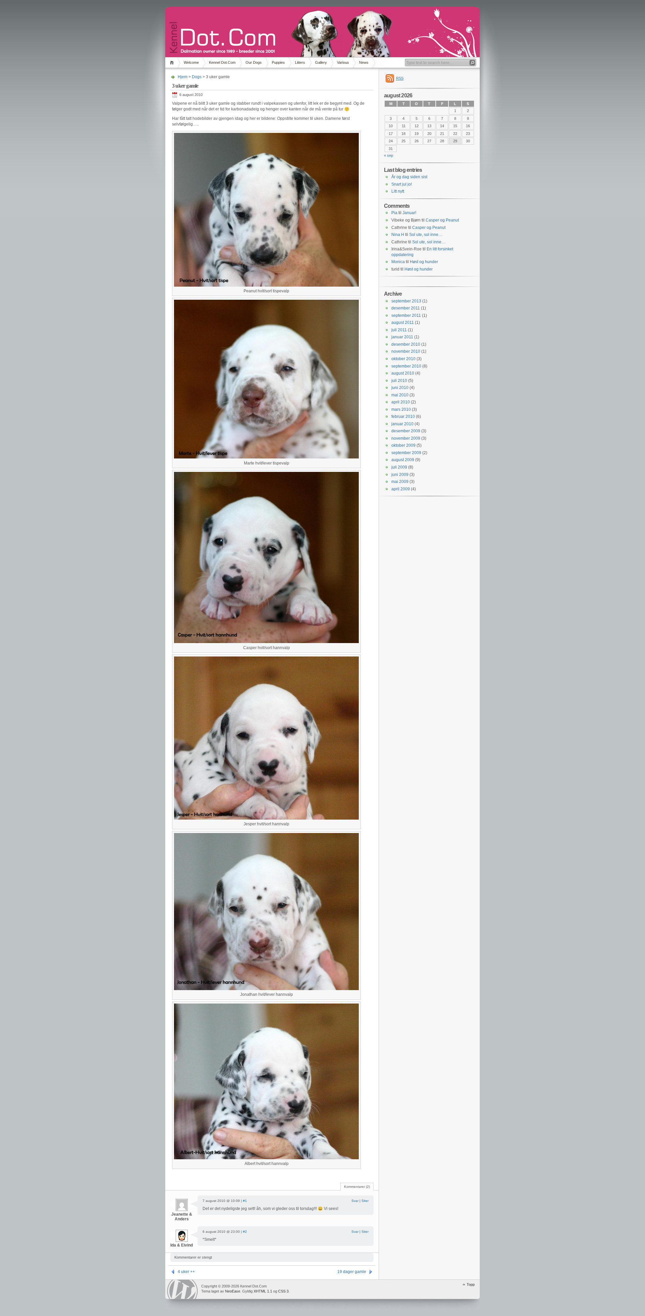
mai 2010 (399, 395)
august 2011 (402, 322)
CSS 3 (283, 1291)
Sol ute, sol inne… (425, 234)
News (364, 62)
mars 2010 (401, 409)
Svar (354, 1201)
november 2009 (405, 438)
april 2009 (400, 489)
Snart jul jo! (401, 184)
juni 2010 (399, 387)
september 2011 (406, 315)
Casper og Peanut (442, 220)
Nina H (397, 234)
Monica (398, 261)
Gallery (321, 62)
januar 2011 (402, 337)
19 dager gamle (351, 1271)
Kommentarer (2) (357, 1186)
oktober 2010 (403, 358)
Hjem (172, 62)
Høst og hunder (424, 261)
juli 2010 (399, 380)
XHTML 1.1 (263, 1291)
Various (343, 62)
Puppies (278, 62)
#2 (245, 1231)
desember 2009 (405, 431)
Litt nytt (397, 191)
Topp (471, 1284)
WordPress (182, 1289)
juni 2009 (399, 474)
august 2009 (402, 459)
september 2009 (406, 452)
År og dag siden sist (409, 177)
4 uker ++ (186, 1271)
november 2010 (405, 351)
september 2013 (406, 301)
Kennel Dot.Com (222, 62)
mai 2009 (399, 481)
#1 (245, 1201)
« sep (388, 155)
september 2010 (406, 366)
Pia (394, 212)
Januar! (409, 212)
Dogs (197, 77)
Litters (300, 62)
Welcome (191, 62)
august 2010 (402, 373)
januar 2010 (402, 424)
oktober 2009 (403, 445)
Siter (365, 1201)
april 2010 (400, 402)
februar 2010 (403, 416)
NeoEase (232, 1291)
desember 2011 (405, 308)
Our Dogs (254, 62)
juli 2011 (399, 330)
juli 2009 (399, 467)
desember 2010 (405, 344)
